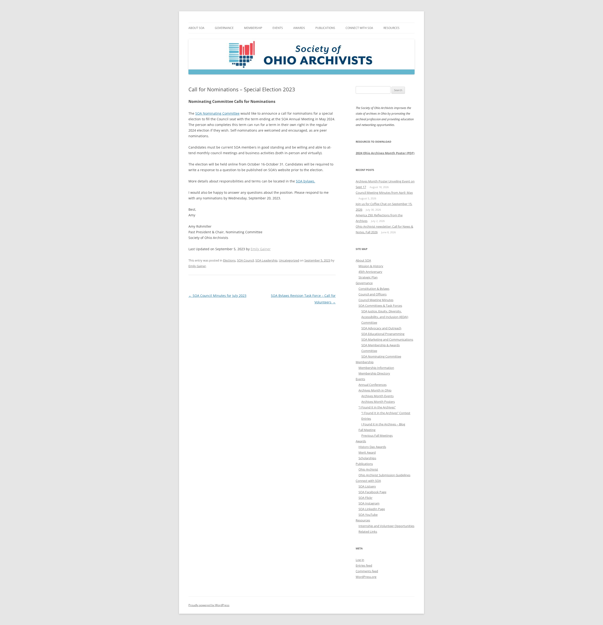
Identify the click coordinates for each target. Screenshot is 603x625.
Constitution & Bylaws (374, 288)
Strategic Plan (368, 277)
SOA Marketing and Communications (387, 339)
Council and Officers (373, 294)
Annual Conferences (373, 385)
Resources (391, 28)
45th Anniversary (370, 272)
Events (278, 28)
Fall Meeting (367, 430)
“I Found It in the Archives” (377, 407)
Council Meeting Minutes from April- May (384, 192)
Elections (229, 260)
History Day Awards (372, 447)
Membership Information (376, 368)
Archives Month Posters (378, 401)
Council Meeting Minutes (376, 300)
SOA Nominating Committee (217, 113)
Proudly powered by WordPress (208, 605)
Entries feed (364, 565)
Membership (253, 28)
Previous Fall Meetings (377, 435)
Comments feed (367, 571)
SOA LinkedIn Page (372, 509)
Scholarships (367, 458)
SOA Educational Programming (382, 334)
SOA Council (245, 260)
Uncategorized (289, 260)
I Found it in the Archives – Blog (383, 424)
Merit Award (367, 452)
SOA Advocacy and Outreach (381, 328)
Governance (224, 28)
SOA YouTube (368, 514)
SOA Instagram (369, 503)
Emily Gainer (261, 249)
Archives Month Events (377, 396)
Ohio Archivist (368, 469)
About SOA (196, 28)
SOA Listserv (367, 486)
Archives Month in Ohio (375, 390)
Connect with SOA (359, 28)
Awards (299, 28)
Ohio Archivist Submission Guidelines (384, 475)
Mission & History (371, 266)
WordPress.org (366, 577)
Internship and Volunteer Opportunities (386, 526)
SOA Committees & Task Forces (380, 305)
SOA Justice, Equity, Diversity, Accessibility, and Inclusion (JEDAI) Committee (384, 317)
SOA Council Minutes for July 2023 (217, 295)
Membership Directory (374, 373)
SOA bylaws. (305, 181)
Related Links (368, 531)
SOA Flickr (365, 498)
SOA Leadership (266, 260)
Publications (325, 28)
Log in (360, 560)
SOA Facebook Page (372, 492)
